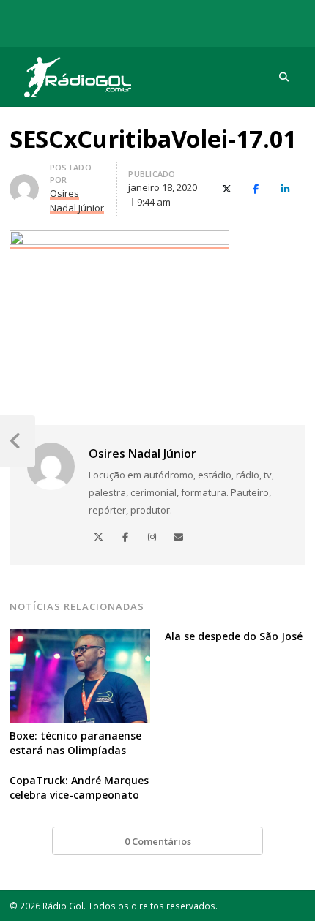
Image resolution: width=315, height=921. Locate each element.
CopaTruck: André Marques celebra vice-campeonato (79, 787)
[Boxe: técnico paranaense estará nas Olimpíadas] (80, 637)
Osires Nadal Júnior (142, 454)
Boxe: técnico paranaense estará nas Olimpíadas (75, 743)
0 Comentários (158, 841)
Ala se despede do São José (234, 636)
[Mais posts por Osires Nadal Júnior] (24, 182)
